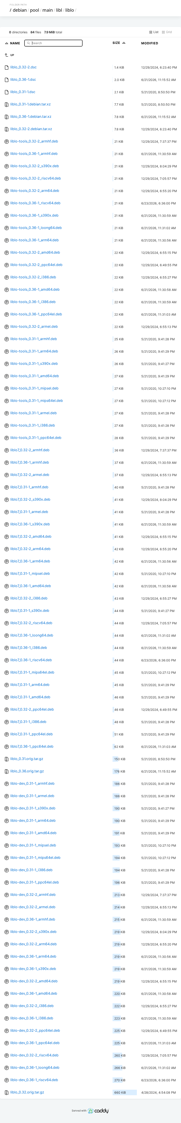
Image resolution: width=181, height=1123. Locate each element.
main (47, 10)
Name (15, 43)
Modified (149, 43)
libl (59, 10)
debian (20, 10)
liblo (69, 10)
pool (34, 10)
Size (117, 43)
